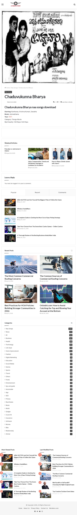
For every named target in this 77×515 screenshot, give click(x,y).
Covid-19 (9, 415)
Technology (9, 344)
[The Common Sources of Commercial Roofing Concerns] (56, 264)
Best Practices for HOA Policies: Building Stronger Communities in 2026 (20, 308)
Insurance (9, 418)
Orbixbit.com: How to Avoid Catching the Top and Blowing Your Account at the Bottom (55, 308)
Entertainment (10, 383)
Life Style (9, 348)
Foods (8, 380)
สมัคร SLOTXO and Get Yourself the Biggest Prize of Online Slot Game (39, 200)
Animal (8, 434)
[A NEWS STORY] (15, 4)
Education (9, 360)
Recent (37, 192)
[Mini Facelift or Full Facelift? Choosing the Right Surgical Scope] (45, 485)
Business (9, 338)
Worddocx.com (53, 508)
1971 (10, 117)
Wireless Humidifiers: (23, 209)
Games (8, 367)
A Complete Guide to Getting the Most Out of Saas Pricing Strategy (38, 217)
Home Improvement (12, 351)
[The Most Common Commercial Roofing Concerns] (21, 264)
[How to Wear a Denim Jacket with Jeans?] (62, 154)
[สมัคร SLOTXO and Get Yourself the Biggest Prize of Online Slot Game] (10, 202)
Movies (8, 424)
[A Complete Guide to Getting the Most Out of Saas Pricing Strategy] (10, 220)
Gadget (8, 411)
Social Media (10, 364)
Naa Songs (14, 88)
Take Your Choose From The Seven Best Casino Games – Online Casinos (40, 226)
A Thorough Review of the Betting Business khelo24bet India (36, 235)
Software (9, 421)
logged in (16, 183)
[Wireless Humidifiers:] (10, 211)
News (7, 332)
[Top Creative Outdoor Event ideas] (45, 494)
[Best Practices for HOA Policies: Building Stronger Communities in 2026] (21, 294)
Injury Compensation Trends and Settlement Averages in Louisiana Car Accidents (38, 163)
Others (8, 376)
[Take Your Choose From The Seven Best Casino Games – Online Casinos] (10, 229)
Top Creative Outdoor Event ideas (63, 491)
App (7, 392)
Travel (8, 373)
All (6, 335)
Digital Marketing (11, 357)
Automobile (9, 389)
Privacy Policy (35, 508)
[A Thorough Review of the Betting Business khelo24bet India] (10, 238)
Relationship (10, 431)
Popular (13, 192)
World (7, 408)
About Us (27, 508)
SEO (7, 395)
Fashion (8, 354)
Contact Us (44, 508)
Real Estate (9, 402)
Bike (7, 427)
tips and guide (10, 386)
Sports (8, 370)
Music (8, 405)
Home (8, 88)
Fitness (8, 399)
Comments (62, 192)
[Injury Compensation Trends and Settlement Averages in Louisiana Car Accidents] (38, 154)
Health (8, 341)
